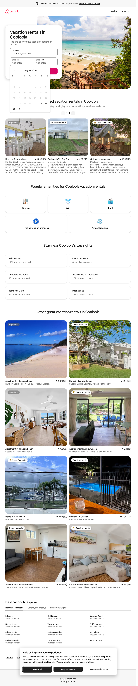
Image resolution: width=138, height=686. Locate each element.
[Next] (73, 113)
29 (46, 103)
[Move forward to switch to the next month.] (45, 70)
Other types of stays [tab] (37, 608)
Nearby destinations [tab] (14, 608)
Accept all (37, 669)
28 (40, 103)
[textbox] (22, 62)
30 (14, 109)
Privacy (64, 681)
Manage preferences (99, 669)
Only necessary (68, 669)
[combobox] (33, 53)
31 (19, 109)
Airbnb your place (120, 11)
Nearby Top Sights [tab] (58, 608)
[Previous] (63, 113)
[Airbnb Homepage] (12, 11)
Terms (72, 681)
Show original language (89, 3)
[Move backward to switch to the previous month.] (14, 70)
